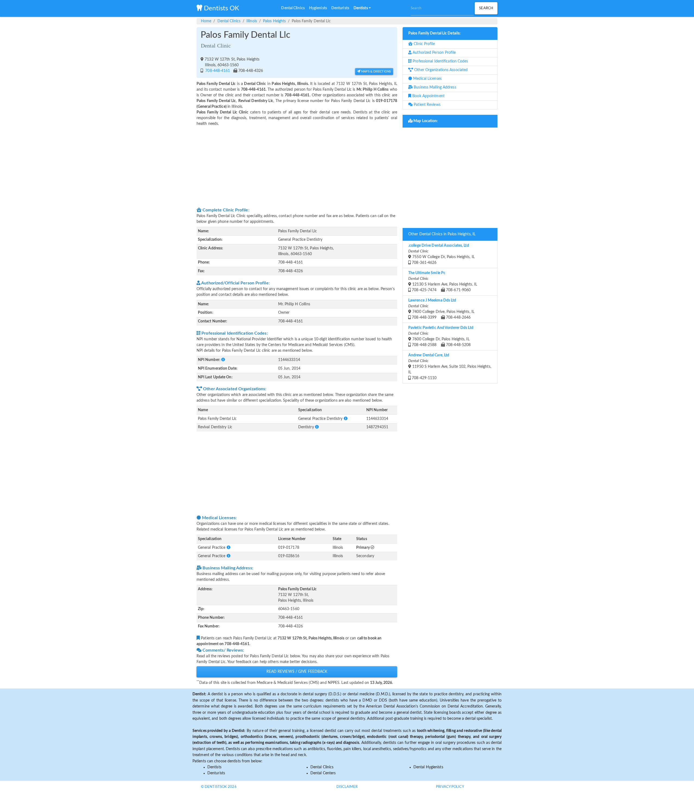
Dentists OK (220, 8)
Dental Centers (323, 773)
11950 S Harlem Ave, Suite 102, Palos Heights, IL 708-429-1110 (449, 366)
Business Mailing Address (434, 87)
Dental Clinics (228, 21)
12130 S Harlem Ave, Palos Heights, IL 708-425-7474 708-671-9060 (442, 281)
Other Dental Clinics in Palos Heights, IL (441, 234)
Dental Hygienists (428, 767)
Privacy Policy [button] (450, 787)
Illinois (251, 21)
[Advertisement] (297, 166)
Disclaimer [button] (347, 787)
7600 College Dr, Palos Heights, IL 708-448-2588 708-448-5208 (440, 336)
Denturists (216, 773)
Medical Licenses (427, 79)
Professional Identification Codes (440, 61)
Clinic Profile (424, 44)
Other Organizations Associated (440, 70)
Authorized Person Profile (434, 53)
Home (206, 21)
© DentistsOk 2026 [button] (219, 787)
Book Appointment (428, 96)
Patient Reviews (427, 105)
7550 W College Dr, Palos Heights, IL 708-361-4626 (441, 254)
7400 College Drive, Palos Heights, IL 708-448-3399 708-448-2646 (441, 309)
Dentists (214, 767)
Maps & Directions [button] (375, 71)
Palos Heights (274, 21)
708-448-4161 (217, 71)
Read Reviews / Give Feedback (296, 672)
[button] (362, 8)
